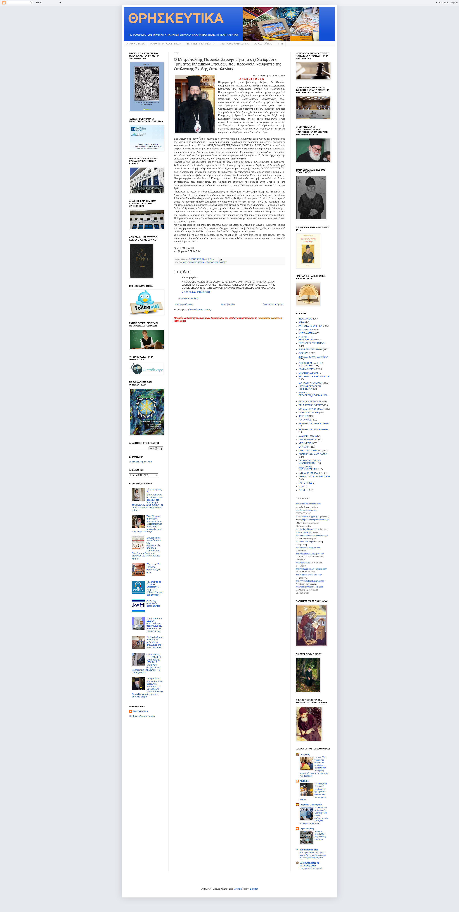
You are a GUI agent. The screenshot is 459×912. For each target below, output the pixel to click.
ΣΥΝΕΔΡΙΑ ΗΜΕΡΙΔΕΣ (309, 473)
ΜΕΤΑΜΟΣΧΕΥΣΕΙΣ (308, 439)
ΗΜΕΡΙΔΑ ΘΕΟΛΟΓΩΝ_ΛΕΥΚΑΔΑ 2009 (313, 393)
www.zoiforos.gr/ (303, 532)
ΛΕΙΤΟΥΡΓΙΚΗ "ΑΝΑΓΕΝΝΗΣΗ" (314, 423)
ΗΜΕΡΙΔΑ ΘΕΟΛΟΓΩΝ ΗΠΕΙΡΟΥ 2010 (310, 387)
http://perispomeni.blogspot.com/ (310, 553)
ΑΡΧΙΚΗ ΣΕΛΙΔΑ (135, 43)
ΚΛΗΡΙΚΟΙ (304, 416)
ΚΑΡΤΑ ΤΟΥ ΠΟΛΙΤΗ (309, 412)
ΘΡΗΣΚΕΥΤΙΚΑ (140, 711)
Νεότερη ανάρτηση (184, 304)
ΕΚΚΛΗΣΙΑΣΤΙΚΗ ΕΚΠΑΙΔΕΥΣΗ (314, 376)
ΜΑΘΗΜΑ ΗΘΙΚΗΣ (308, 436)
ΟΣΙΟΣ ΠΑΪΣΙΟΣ (263, 43)
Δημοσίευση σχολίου (188, 298)
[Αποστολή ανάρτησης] (220, 259)
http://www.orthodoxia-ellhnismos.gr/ (312, 535)
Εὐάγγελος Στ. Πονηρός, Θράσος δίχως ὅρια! (153, 568)
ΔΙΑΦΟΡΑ (303, 353)
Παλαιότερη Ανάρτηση (273, 304)
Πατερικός (305, 754)
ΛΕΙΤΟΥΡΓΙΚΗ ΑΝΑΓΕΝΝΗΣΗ (313, 429)
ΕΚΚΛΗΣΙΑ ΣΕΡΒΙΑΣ (308, 373)
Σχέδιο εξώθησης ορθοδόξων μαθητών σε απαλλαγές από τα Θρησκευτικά (154, 642)
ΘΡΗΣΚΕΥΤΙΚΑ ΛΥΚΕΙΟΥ (311, 405)
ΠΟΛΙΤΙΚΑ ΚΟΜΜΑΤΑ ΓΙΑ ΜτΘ (313, 454)
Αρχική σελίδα (228, 304)
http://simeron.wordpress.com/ (309, 574)
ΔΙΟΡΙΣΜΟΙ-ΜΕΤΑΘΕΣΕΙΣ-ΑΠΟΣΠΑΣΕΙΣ (311, 364)
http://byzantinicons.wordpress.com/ (311, 568)
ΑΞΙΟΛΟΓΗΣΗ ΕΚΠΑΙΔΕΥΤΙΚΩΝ (307, 338)
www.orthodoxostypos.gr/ (307, 516)
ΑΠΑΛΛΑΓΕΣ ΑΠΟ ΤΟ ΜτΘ (312, 343)
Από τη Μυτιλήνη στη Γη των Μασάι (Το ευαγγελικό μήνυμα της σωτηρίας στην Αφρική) (313, 855)
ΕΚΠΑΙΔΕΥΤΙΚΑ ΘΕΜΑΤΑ (201, 43)
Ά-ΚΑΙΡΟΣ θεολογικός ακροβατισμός (153, 603)
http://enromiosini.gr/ (305, 541)
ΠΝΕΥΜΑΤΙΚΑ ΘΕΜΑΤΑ (310, 450)
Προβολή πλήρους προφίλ (142, 716)
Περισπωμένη (307, 828)
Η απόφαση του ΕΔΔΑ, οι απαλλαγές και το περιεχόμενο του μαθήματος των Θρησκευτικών (154, 624)
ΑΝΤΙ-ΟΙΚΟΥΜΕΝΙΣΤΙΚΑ (235, 43)
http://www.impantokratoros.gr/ (315, 519)
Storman (237, 889)
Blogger (254, 889)
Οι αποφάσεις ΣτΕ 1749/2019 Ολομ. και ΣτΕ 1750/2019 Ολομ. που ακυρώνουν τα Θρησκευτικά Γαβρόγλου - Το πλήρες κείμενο (146, 663)
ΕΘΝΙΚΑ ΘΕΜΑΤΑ (307, 369)
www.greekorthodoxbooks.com (309, 586)
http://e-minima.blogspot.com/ (308, 503)
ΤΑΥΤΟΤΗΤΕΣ (305, 483)
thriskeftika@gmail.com (140, 461)
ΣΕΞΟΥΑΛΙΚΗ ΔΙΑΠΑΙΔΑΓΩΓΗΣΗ (308, 468)
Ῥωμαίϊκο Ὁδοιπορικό (311, 804)
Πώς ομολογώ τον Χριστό (311, 868)
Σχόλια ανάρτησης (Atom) (198, 309)
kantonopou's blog (309, 849)
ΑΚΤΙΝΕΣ (304, 781)
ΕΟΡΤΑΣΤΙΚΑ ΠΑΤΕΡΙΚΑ (310, 383)
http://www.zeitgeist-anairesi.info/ (310, 580)
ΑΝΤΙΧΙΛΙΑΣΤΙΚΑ (307, 333)
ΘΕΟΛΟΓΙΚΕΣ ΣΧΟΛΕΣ (216, 262)
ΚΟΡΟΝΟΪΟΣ (305, 420)
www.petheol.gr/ (303, 562)
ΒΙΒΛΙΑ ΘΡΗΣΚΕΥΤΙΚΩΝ (310, 349)
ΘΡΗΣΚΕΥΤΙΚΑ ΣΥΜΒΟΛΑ (311, 409)
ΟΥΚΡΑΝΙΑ (304, 447)
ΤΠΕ (280, 43)
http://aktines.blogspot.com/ (307, 529)
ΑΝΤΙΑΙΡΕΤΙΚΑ (306, 329)
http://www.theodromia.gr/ (307, 509)
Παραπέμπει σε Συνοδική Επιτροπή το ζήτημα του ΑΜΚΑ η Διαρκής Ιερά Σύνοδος (154, 588)
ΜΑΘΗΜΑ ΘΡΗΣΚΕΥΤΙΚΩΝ (165, 43)
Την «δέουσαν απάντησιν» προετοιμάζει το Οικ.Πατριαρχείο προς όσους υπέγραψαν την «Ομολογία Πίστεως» (147, 524)
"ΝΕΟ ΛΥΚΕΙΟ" (306, 319)
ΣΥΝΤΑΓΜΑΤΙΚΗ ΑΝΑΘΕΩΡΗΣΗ (314, 476)
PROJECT (304, 490)
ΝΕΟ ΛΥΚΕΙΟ (305, 443)
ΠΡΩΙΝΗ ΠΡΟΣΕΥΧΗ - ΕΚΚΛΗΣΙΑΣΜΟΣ (310, 461)
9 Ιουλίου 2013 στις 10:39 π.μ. (196, 292)
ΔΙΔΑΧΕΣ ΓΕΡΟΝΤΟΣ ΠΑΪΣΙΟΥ (313, 357)
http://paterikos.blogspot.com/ (308, 547)
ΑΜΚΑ (302, 322)
